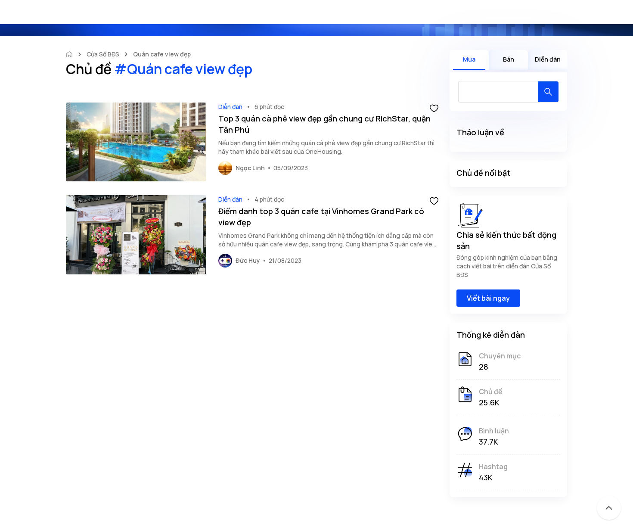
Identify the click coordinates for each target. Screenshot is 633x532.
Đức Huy (248, 260)
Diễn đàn (230, 107)
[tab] (469, 60)
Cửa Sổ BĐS (103, 54)
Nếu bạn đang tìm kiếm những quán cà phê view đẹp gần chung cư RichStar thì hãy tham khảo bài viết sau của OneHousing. (326, 147)
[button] (434, 108)
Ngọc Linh (250, 168)
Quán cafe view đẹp (162, 54)
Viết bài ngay (488, 298)
